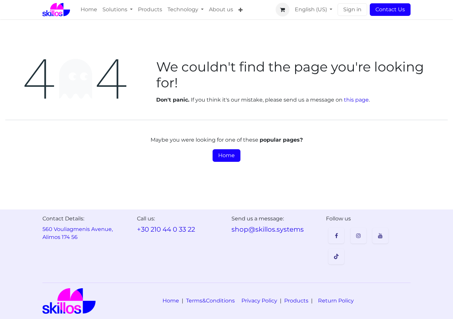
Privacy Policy (259, 300)
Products (296, 300)
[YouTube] (380, 235)
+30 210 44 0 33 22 (166, 229)
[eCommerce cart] (283, 10)
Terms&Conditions (210, 300)
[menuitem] (89, 9)
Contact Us (390, 9)
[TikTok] (336, 256)
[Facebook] (336, 235)
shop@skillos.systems (267, 229)
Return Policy (336, 300)
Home (226, 155)
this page (356, 100)
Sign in (352, 9)
